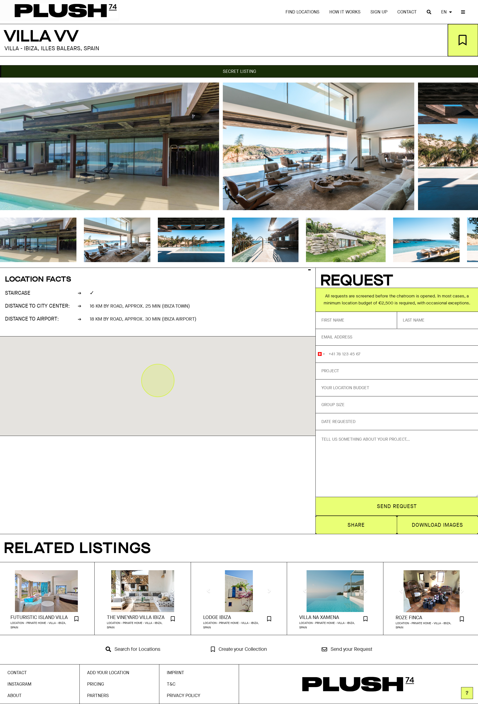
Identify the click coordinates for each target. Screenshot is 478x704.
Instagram (19, 684)
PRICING (95, 684)
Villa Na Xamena (319, 617)
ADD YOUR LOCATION (108, 673)
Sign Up (378, 12)
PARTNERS (98, 696)
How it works (344, 12)
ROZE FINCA (409, 617)
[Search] (429, 11)
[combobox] (321, 354)
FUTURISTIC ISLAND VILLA (39, 617)
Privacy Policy (183, 696)
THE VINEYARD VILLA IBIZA (136, 617)
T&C (171, 684)
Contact (407, 12)
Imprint (175, 673)
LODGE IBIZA (217, 617)
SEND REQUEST (397, 506)
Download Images (437, 524)
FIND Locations (302, 12)
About (14, 696)
